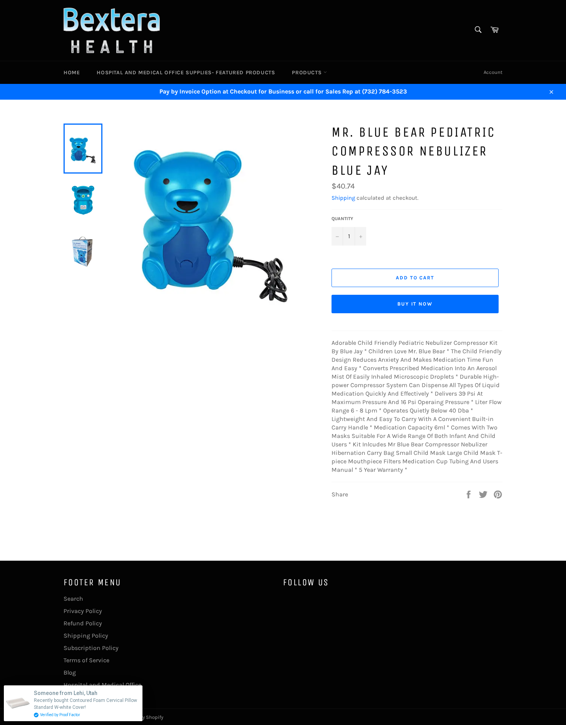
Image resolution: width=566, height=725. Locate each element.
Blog (70, 672)
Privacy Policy (83, 611)
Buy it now (415, 304)
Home (72, 72)
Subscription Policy (91, 647)
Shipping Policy (86, 635)
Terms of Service (86, 660)
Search (73, 598)
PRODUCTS (307, 72)
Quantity (342, 218)
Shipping (343, 197)
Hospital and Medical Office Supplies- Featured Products (186, 72)
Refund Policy (83, 623)
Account (493, 72)
